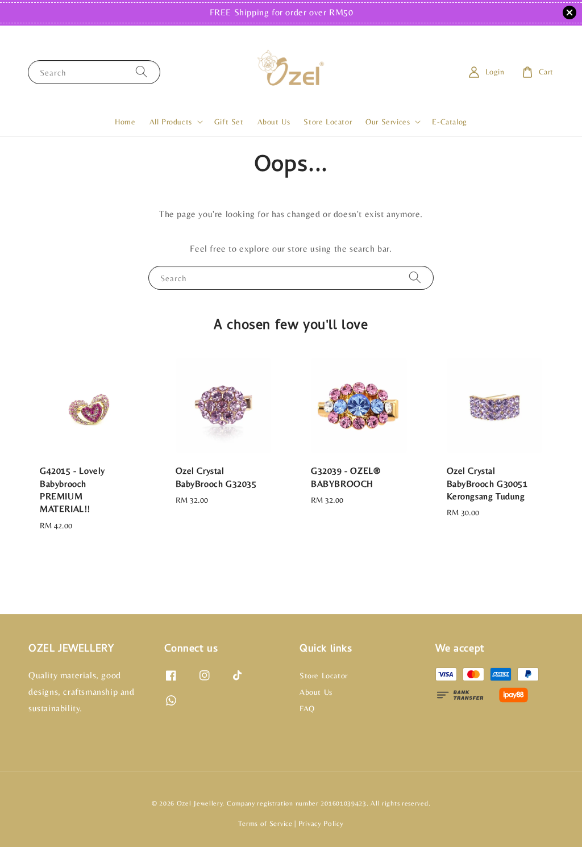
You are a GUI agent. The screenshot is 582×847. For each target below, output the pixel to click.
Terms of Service (265, 823)
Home (125, 121)
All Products (170, 121)
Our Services (387, 121)
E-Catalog (449, 121)
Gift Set (229, 121)
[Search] (141, 72)
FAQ (307, 708)
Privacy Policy (321, 823)
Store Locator (328, 121)
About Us (273, 121)
